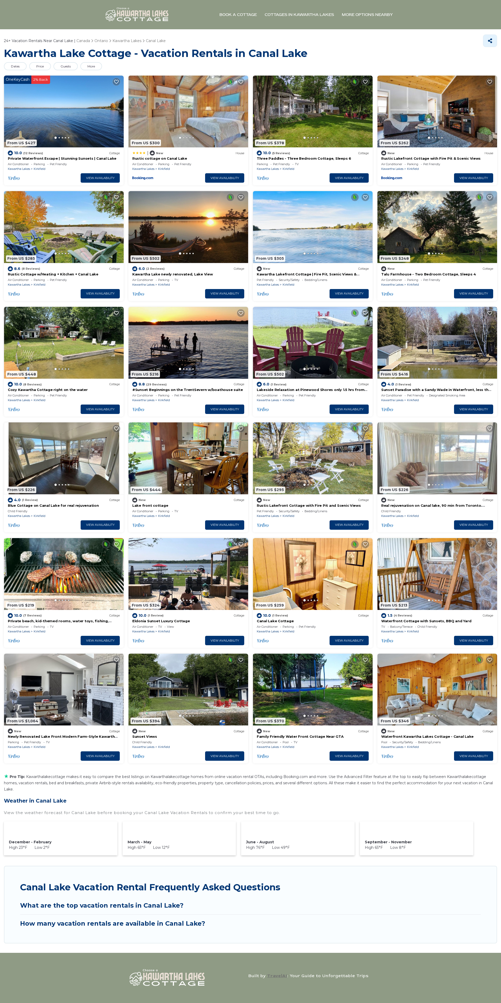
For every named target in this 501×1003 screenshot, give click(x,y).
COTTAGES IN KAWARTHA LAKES (299, 14)
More (91, 66)
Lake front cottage (150, 505)
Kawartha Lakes (19, 169)
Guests (66, 66)
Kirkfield (39, 169)
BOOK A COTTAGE (238, 14)
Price (40, 66)
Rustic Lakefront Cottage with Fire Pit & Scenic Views (431, 158)
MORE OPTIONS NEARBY (367, 14)
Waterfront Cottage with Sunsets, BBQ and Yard (426, 621)
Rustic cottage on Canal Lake (159, 158)
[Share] (490, 40)
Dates (15, 66)
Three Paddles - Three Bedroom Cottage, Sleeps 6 (304, 158)
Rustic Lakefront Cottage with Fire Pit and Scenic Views (309, 505)
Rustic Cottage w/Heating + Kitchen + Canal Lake (53, 274)
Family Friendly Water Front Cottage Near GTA (300, 736)
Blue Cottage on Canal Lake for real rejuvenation (53, 505)
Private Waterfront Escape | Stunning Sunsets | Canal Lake (62, 158)
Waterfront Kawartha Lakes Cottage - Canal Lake (427, 736)
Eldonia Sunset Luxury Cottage (161, 621)
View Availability (100, 178)
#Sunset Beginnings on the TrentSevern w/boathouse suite (187, 390)
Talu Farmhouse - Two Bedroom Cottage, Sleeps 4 (428, 274)
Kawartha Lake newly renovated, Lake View (172, 274)
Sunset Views (144, 736)
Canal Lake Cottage (275, 621)
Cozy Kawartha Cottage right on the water (48, 390)
